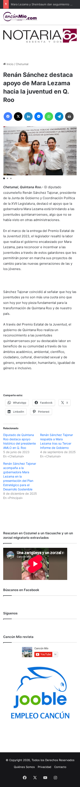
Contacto (60, 767)
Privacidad (44, 767)
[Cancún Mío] (20, 16)
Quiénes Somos (24, 767)
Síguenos (10, 613)
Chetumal (22, 64)
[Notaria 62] (40, 35)
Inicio (9, 64)
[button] (4, 178)
